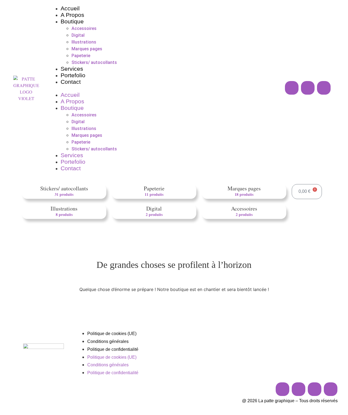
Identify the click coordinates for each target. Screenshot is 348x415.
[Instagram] (292, 88)
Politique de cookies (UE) (111, 333)
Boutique (72, 21)
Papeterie (81, 55)
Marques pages (87, 48)
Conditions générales (108, 341)
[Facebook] (308, 88)
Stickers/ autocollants (94, 62)
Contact (71, 82)
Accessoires (84, 28)
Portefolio (73, 75)
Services (72, 69)
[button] (149, 88)
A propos (72, 15)
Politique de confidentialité (112, 349)
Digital (78, 35)
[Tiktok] (314, 389)
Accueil (70, 8)
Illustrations (84, 42)
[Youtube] (324, 88)
